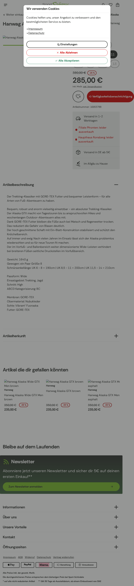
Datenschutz (36, 33)
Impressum (35, 29)
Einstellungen (68, 44)
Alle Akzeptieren (68, 60)
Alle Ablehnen (69, 52)
